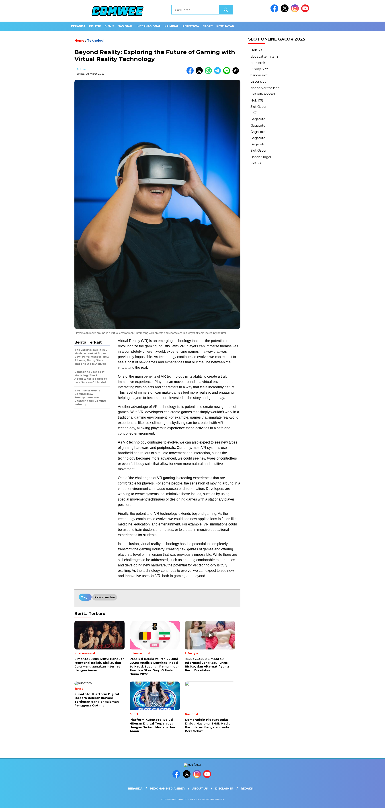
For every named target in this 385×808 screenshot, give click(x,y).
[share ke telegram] (218, 73)
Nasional (125, 26)
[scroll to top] (370, 801)
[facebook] (275, 11)
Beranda (78, 26)
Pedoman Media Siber (167, 788)
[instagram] (295, 11)
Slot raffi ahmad (262, 94)
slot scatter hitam (264, 57)
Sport (208, 26)
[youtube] (306, 11)
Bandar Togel (260, 157)
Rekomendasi (104, 597)
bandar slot (259, 75)
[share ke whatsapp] (209, 73)
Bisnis (109, 26)
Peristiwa (190, 26)
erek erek (257, 63)
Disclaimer (224, 788)
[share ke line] (227, 73)
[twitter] (285, 11)
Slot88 (255, 163)
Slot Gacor (258, 107)
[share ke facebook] (191, 73)
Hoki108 (256, 100)
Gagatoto (257, 119)
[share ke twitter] (200, 73)
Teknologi (95, 41)
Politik (95, 26)
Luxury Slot (259, 69)
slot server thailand (265, 88)
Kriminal (171, 26)
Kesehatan (225, 26)
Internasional (149, 26)
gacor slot (258, 81)
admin (81, 69)
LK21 (254, 113)
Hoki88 (256, 50)
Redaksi (247, 788)
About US (200, 788)
